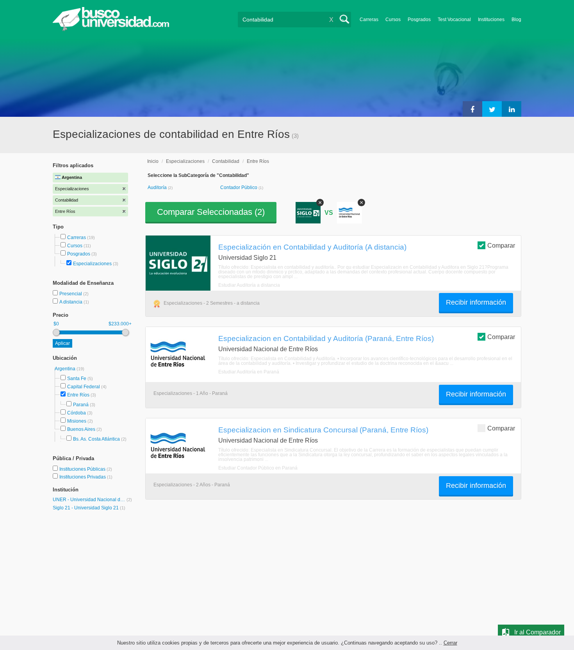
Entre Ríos (78, 395)
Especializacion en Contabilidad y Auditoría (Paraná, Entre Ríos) (326, 338)
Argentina (66, 368)
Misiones (76, 421)
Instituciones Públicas (85, 469)
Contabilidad (225, 161)
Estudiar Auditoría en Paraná (248, 372)
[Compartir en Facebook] (472, 109)
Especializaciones (92, 263)
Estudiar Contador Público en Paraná (258, 468)
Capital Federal (83, 386)
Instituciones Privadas (85, 477)
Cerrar (450, 643)
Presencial (71, 293)
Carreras (369, 19)
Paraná (81, 404)
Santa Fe (76, 378)
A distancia (71, 302)
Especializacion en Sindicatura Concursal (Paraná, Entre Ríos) (323, 429)
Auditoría (158, 187)
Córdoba (76, 413)
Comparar (501, 245)
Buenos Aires (81, 429)
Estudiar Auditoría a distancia (249, 285)
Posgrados (419, 19)
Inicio (153, 161)
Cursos (393, 19)
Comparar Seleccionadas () (211, 212)
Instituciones (491, 19)
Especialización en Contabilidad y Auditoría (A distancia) (312, 247)
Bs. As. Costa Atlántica (96, 439)
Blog (516, 19)
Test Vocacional (454, 19)
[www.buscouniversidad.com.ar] (111, 29)
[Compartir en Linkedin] (511, 109)
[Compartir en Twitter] (492, 109)
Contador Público (239, 187)
